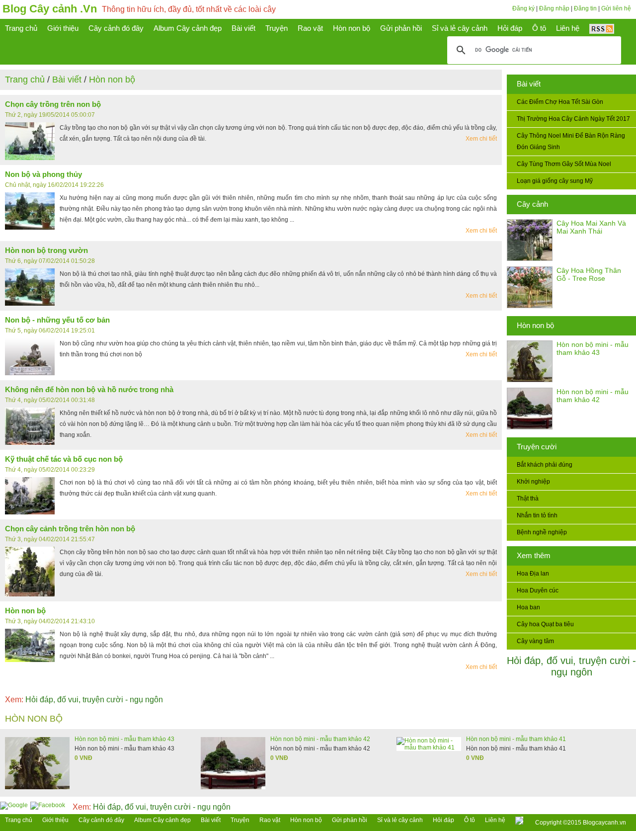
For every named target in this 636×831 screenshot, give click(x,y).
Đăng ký (523, 8)
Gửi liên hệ (616, 8)
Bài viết (529, 84)
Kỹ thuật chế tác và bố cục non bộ (64, 459)
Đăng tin (585, 8)
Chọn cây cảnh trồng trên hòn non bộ (70, 528)
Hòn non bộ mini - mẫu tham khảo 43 (592, 348)
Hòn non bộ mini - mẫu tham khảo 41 (516, 739)
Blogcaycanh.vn (604, 822)
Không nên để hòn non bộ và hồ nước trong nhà (89, 389)
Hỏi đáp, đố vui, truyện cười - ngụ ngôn (571, 666)
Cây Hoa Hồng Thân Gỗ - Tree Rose (588, 274)
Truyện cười (536, 446)
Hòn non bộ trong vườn (46, 250)
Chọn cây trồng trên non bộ (53, 104)
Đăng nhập (554, 8)
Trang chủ (25, 79)
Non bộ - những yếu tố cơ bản (57, 320)
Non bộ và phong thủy (43, 174)
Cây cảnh (532, 204)
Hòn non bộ (535, 325)
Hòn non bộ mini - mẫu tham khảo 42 (592, 396)
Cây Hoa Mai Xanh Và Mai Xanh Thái (591, 227)
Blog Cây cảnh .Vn (49, 8)
